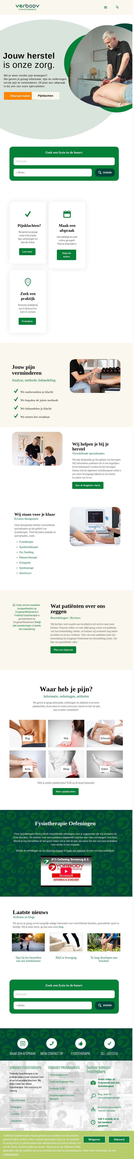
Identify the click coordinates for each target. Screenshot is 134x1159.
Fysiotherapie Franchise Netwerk (62, 1097)
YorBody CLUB (57, 1088)
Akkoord (119, 1139)
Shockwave (25, 573)
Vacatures (16, 1121)
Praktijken (16, 1107)
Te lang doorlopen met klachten (104, 959)
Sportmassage (26, 567)
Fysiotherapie (26, 541)
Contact (15, 1114)
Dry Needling (26, 552)
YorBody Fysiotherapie (25, 615)
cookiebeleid (10, 1154)
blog (61, 926)
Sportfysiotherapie (28, 547)
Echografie (25, 562)
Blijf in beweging (66, 957)
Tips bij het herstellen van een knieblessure (28, 959)
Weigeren (94, 1139)
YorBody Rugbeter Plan (62, 1081)
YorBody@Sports (59, 1075)
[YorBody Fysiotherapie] (27, 7)
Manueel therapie (28, 557)
